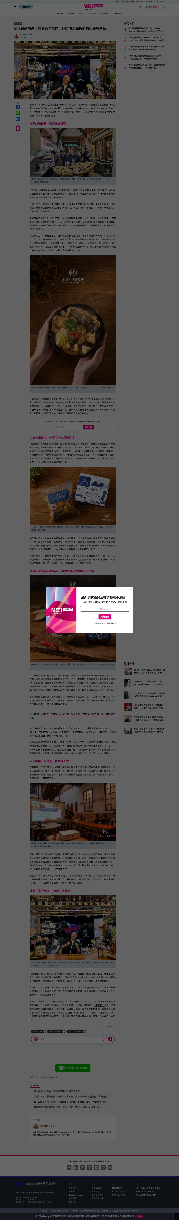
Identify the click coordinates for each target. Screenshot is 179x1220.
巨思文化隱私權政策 (109, 623)
